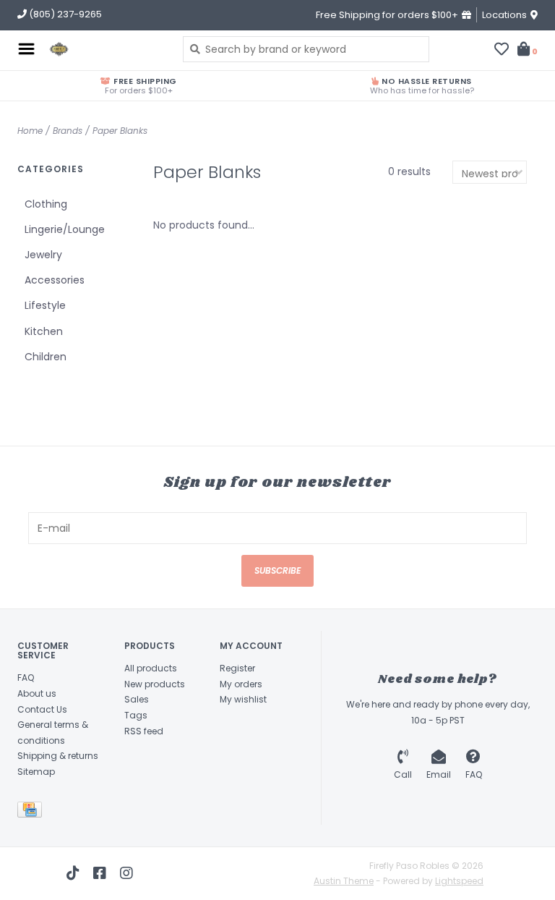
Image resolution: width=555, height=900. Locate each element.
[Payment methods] (32, 812)
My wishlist (243, 699)
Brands (67, 130)
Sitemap (36, 771)
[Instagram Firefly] (126, 873)
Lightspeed (459, 881)
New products (154, 684)
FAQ (25, 677)
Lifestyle (45, 305)
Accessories (55, 280)
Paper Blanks (119, 130)
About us (36, 693)
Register (237, 668)
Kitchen (44, 331)
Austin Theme (344, 881)
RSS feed (143, 731)
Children (45, 356)
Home (30, 130)
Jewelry (43, 254)
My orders (241, 684)
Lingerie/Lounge (65, 229)
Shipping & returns (57, 756)
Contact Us (42, 709)
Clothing (46, 204)
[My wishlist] (501, 50)
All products (150, 668)
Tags (135, 715)
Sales (136, 699)
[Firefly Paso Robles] (105, 49)
